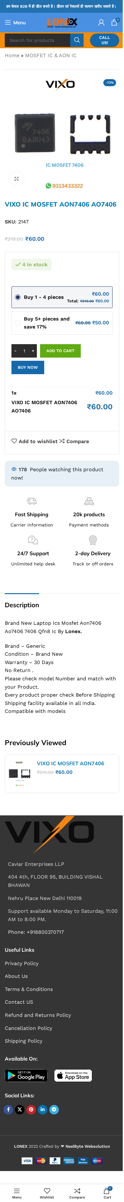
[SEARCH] (77, 40)
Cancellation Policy (28, 1028)
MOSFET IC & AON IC (51, 55)
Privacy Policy (21, 963)
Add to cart (60, 350)
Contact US (19, 1002)
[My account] (101, 22)
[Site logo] (62, 22)
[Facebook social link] (8, 1110)
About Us (16, 976)
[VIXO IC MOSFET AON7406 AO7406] (19, 773)
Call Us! (104, 40)
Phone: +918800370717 (36, 932)
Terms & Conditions (29, 989)
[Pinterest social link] (31, 1110)
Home (12, 55)
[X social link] (19, 1110)
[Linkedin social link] (42, 1110)
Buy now (28, 367)
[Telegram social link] (54, 1110)
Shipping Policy (23, 1041)
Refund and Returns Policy (38, 1015)
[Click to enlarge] (17, 179)
